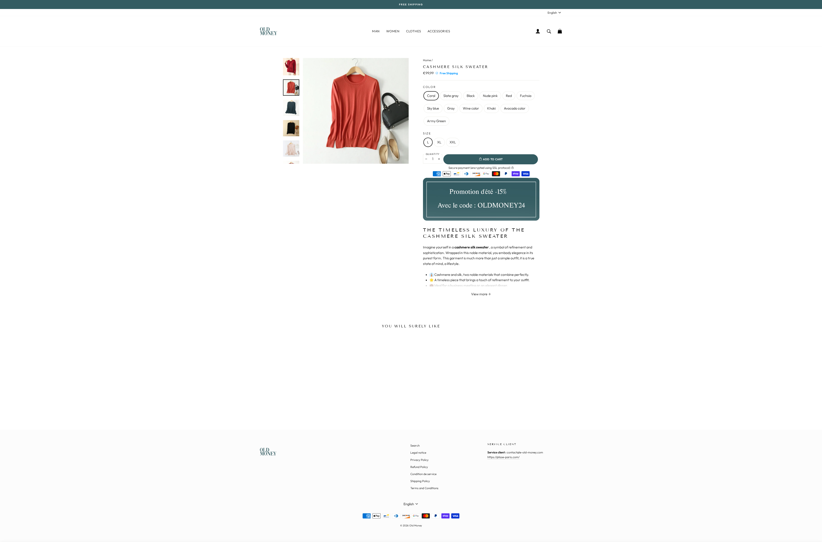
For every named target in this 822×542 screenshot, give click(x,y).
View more (479, 294)
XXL (453, 142)
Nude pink (490, 96)
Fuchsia (525, 96)
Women (393, 31)
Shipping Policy (420, 481)
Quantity (432, 154)
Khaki (491, 108)
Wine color (471, 108)
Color (429, 87)
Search (415, 445)
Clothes (413, 31)
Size (427, 133)
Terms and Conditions (424, 488)
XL (439, 142)
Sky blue (433, 108)
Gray (451, 108)
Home (427, 60)
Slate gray (451, 96)
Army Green (436, 121)
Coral (431, 96)
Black (471, 96)
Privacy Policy (419, 460)
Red (509, 96)
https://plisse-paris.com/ (503, 457)
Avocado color (515, 108)
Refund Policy (419, 467)
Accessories (438, 31)
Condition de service (423, 474)
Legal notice (418, 452)
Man (376, 31)
